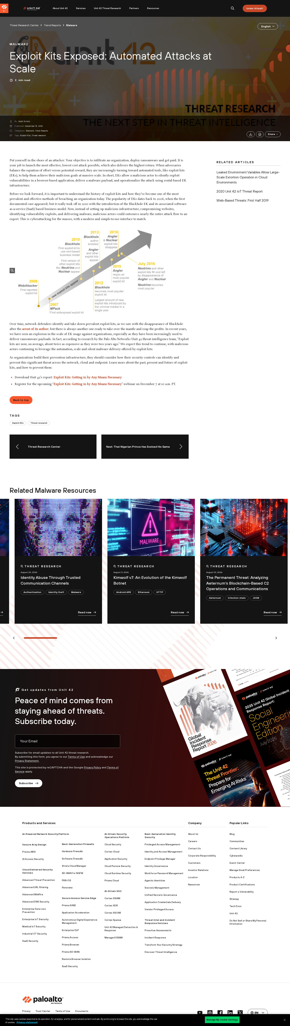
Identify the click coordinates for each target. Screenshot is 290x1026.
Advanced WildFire (32, 894)
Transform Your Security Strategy (163, 944)
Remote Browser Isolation (76, 959)
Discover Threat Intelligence (161, 952)
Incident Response (155, 937)
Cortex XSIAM (112, 898)
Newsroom (194, 884)
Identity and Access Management (163, 851)
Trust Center (43, 1011)
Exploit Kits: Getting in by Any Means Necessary (88, 377)
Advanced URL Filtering (35, 887)
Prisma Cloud (112, 880)
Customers (194, 863)
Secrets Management (157, 887)
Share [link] (271, 134)
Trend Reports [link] (52, 25)
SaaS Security (30, 941)
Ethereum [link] (143, 592)
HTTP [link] (159, 592)
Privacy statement (27, 1022)
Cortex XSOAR (113, 912)
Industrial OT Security (34, 933)
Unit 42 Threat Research (107, 8)
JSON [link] (256, 597)
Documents (81, 1011)
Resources (153, 8)
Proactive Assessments (158, 930)
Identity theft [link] (56, 592)
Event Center (237, 863)
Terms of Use (76, 756)
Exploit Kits (25, 135)
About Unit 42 (60, 8)
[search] (232, 8)
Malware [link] (71, 25)
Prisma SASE (69, 905)
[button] (272, 134)
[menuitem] (36, 8)
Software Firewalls (72, 858)
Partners (134, 8)
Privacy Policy (92, 767)
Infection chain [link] (237, 597)
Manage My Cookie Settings (222, 1019)
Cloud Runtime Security (118, 873)
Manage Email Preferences (245, 870)
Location (193, 877)
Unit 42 (234, 913)
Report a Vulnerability (242, 891)
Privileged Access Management (162, 844)
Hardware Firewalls (72, 851)
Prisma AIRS (29, 851)
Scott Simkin (24, 121)
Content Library (238, 848)
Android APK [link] (123, 592)
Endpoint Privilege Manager (160, 858)
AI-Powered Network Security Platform (45, 834)
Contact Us (194, 848)
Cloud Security (113, 844)
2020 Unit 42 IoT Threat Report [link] (239, 191)
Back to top (21, 399)
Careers (192, 841)
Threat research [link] (39, 423)
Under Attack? (254, 8)
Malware (30, 131)
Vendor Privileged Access (159, 909)
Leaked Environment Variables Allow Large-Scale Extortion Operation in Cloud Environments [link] (248, 177)
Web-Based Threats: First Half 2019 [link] (242, 200)
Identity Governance (156, 866)
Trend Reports (41, 131)
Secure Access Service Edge (79, 898)
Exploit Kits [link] (17, 423)
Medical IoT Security (33, 926)
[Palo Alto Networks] (34, 8)
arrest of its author (35, 329)
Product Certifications (242, 884)
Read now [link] (84, 612)
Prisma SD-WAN (71, 951)
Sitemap (234, 899)
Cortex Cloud (112, 851)
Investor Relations (198, 870)
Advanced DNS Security (35, 901)
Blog (232, 834)
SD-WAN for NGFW (72, 873)
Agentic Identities (155, 880)
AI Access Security (33, 859)
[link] (19, 44)
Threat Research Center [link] (24, 25)
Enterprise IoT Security (35, 919)
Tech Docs (236, 906)
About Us (193, 834)
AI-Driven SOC (113, 891)
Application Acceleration (76, 912)
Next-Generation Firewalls (78, 844)
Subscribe (26, 783)
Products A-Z (237, 877)
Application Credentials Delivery (163, 902)
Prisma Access (70, 937)
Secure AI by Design (34, 844)
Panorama (67, 887)
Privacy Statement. (27, 760)
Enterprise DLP (70, 930)
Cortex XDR (111, 905)
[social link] (199, 1012)
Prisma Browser (70, 944)
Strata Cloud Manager (74, 866)
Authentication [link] (32, 592)
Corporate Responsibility (202, 855)
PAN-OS (66, 880)
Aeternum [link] (215, 597)
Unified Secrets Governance (161, 895)
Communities (237, 841)
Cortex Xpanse (113, 920)
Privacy (26, 1011)
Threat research (39, 135)
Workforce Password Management (164, 873)
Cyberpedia (236, 855)
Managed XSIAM (114, 937)
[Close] (284, 1019)
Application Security (116, 858)
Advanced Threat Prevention (38, 880)
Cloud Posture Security (118, 866)
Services (81, 8)
